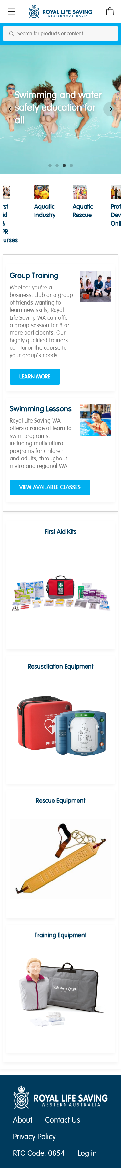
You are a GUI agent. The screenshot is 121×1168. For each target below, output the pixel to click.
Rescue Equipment (60, 801)
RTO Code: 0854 (39, 1153)
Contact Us (62, 1120)
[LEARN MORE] (95, 286)
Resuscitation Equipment (60, 666)
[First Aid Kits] (60, 590)
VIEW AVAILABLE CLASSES (50, 487)
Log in (87, 1153)
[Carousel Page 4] (71, 165)
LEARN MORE (34, 376)
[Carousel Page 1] (50, 165)
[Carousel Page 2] (57, 165)
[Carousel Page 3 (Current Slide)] (64, 165)
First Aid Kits (60, 532)
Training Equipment (60, 935)
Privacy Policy (34, 1137)
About (22, 1120)
